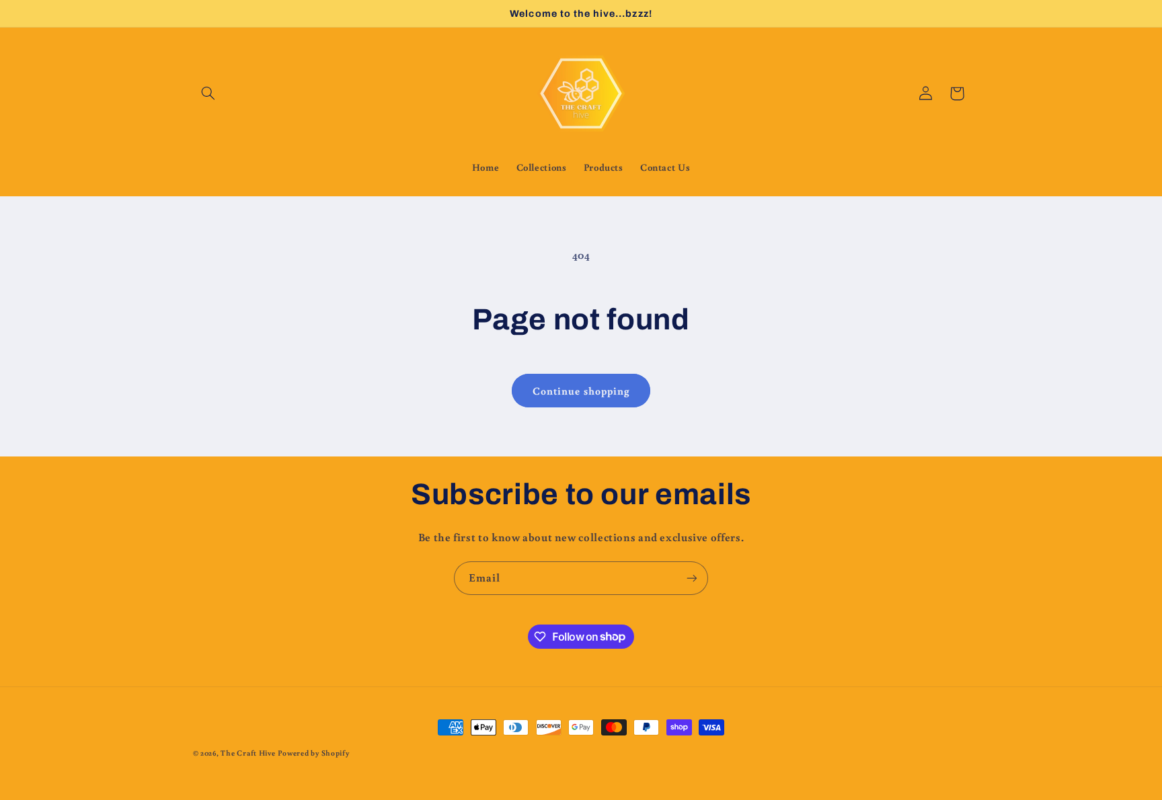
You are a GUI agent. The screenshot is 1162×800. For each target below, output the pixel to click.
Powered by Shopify (313, 753)
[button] (208, 93)
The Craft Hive (248, 753)
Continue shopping (581, 390)
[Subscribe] (691, 577)
